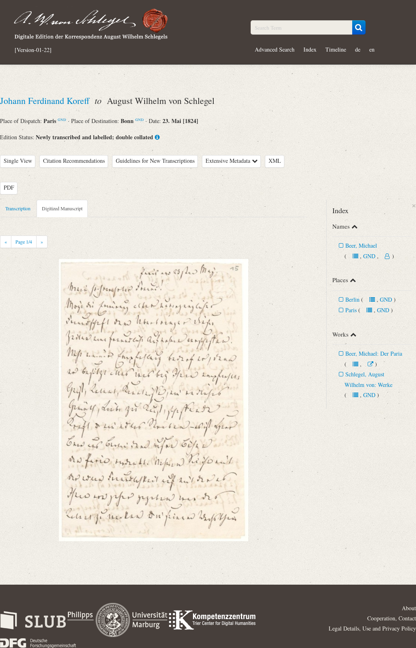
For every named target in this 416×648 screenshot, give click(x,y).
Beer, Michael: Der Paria (373, 353)
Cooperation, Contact (391, 618)
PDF (9, 187)
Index (309, 49)
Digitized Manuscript (62, 208)
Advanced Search (275, 49)
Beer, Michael (361, 245)
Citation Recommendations (74, 160)
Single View (18, 160)
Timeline (335, 49)
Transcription (17, 208)
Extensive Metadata (229, 160)
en (372, 49)
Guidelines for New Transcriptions (155, 160)
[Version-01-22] (33, 50)
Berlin (352, 299)
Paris (351, 310)
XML (275, 160)
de (357, 49)
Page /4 (23, 241)
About (409, 608)
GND (62, 119)
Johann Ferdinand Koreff (46, 100)
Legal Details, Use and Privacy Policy (372, 628)
